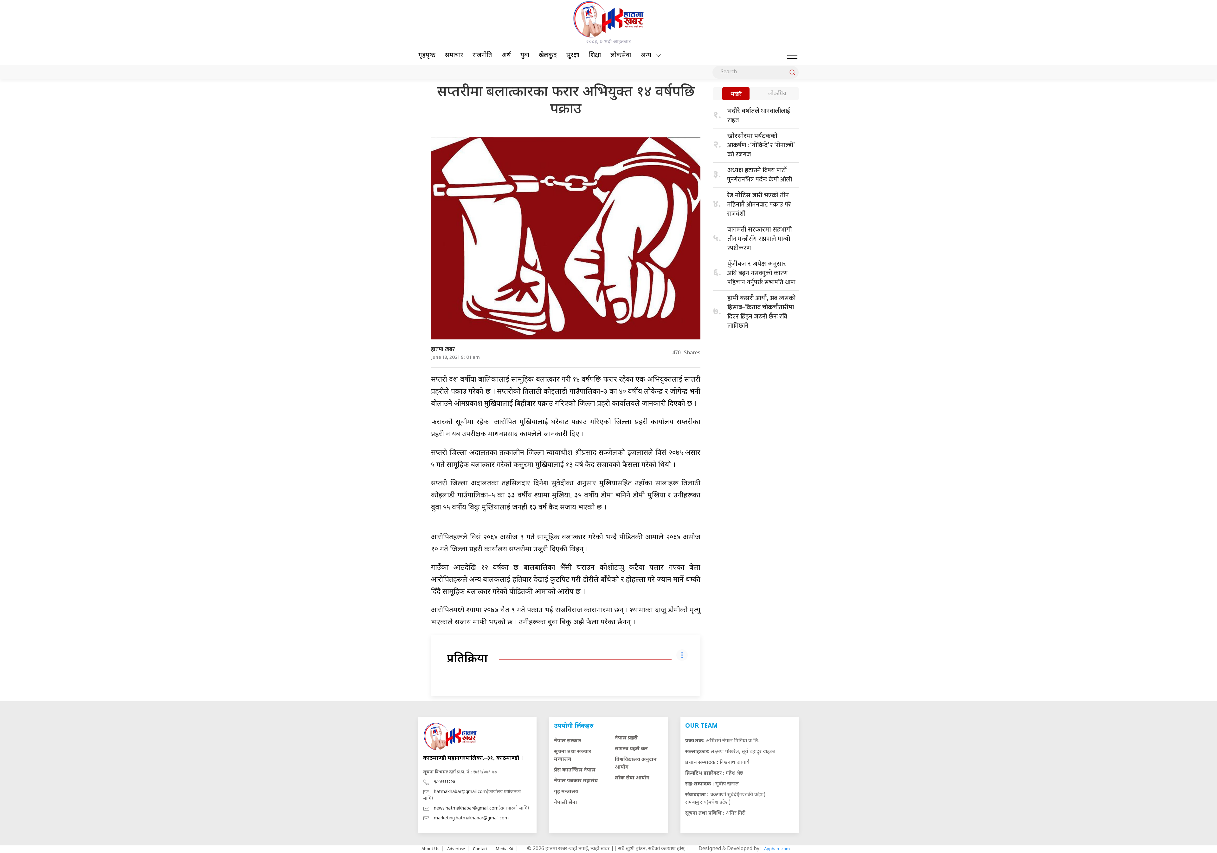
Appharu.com (777, 848)
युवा (524, 55)
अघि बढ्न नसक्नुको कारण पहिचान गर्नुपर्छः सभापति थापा (761, 274)
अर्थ (506, 55)
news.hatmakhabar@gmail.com (466, 808)
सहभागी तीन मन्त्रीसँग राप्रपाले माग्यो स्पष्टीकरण (759, 238)
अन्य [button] (646, 55)
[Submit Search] (792, 72)
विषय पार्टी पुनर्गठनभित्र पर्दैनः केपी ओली (759, 175)
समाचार (454, 55)
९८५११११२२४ (444, 782)
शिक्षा (595, 55)
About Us (430, 848)
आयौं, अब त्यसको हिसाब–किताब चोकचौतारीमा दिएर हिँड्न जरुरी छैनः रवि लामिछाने (761, 312)
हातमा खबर (443, 349)
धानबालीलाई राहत (758, 116)
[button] (792, 55)
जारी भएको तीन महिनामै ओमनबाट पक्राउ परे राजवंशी (759, 204)
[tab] (736, 94)
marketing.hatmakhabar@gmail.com (471, 818)
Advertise (456, 848)
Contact (480, 848)
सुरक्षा (572, 55)
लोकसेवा (620, 55)
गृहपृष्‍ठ (426, 55)
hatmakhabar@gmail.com (460, 792)
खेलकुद (548, 55)
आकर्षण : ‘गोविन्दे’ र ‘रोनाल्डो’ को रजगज (760, 146)
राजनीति (482, 55)
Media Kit (504, 848)
